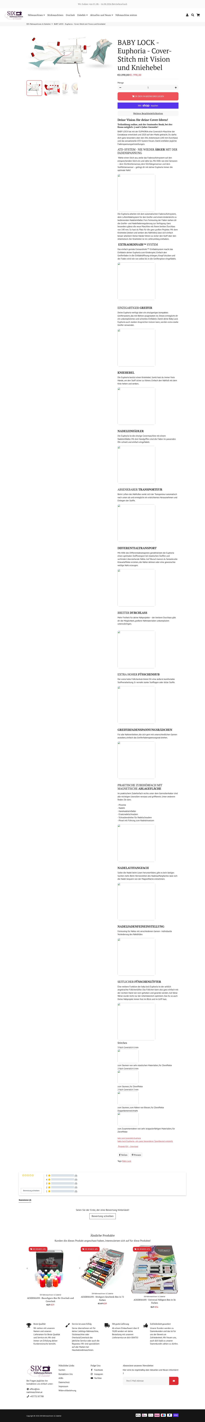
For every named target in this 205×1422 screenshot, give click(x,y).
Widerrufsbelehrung (67, 1390)
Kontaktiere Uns (66, 1374)
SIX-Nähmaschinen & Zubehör (38, 24)
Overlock (70, 15)
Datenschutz (64, 1382)
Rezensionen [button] (25, 1200)
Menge (121, 82)
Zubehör (81, 15)
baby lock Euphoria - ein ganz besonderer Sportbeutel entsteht (145, 1141)
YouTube (98, 1378)
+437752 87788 (36, 1396)
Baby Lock (126, 1161)
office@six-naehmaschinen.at (34, 1391)
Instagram (98, 1374)
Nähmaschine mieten (126, 15)
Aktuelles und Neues (101, 15)
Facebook (98, 1370)
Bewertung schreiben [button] (31, 1190)
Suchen (62, 1370)
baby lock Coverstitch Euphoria (129, 1138)
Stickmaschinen (55, 15)
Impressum (63, 1386)
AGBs (61, 1378)
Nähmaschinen (36, 15)
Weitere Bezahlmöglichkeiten (148, 113)
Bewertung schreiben (103, 1216)
